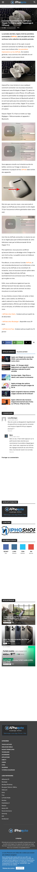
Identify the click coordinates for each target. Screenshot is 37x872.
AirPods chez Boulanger (11, 321)
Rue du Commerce (7, 811)
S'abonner (31, 544)
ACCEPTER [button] (20, 868)
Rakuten (4, 805)
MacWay (4, 800)
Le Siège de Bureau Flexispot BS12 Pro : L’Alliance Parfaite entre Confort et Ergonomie (16, 618)
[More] (34, 342)
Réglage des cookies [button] (9, 868)
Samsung (4, 813)
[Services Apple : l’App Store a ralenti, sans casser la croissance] (6, 377)
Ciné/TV (4, 759)
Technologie (5, 752)
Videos (4, 762)
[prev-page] (3, 408)
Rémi (5, 27)
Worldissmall (5, 819)
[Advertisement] (18, 577)
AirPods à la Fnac (8, 329)
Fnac (3, 795)
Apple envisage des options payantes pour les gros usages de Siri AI (22, 385)
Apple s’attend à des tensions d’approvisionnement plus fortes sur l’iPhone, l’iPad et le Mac (22, 402)
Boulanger (4, 782)
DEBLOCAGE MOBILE (7, 747)
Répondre (10, 430)
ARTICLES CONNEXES (9, 352)
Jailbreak (5, 767)
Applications (6, 757)
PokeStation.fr (6, 803)
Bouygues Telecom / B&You (9, 787)
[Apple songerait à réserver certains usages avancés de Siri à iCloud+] (6, 394)
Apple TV (8, 6)
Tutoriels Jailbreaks (8, 770)
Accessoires (5, 754)
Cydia (3, 764)
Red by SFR (5, 808)
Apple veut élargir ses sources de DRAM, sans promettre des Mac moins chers (22, 359)
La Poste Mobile (6, 797)
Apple (3, 361)
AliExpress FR (5, 779)
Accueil (2, 6)
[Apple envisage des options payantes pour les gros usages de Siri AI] (6, 385)
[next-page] (5, 408)
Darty (3, 792)
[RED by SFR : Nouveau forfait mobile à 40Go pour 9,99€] (18, 656)
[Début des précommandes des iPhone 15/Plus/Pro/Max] (18, 635)
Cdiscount (4, 790)
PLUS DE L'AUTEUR (22, 352)
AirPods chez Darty (9, 314)
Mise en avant (7, 622)
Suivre (14, 544)
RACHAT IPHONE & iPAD (8, 749)
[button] (3, 2)
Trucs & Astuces (7, 744)
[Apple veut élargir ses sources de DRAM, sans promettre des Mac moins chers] (6, 359)
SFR (3, 816)
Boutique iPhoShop (7, 784)
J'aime (5, 544)
